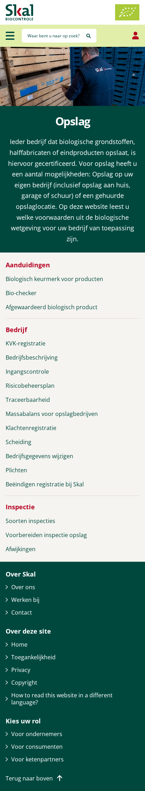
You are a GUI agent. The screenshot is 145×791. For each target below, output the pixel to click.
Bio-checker (21, 293)
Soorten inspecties (30, 521)
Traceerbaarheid (28, 400)
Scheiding (18, 442)
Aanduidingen (28, 265)
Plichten (16, 470)
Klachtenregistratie (31, 428)
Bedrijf (16, 330)
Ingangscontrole (27, 371)
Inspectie (20, 507)
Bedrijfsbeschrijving (32, 357)
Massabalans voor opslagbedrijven (52, 414)
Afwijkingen (21, 549)
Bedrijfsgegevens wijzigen (39, 456)
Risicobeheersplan (30, 386)
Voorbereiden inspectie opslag (46, 535)
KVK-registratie (25, 343)
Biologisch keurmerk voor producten (54, 279)
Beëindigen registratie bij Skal (45, 484)
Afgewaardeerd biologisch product (51, 307)
